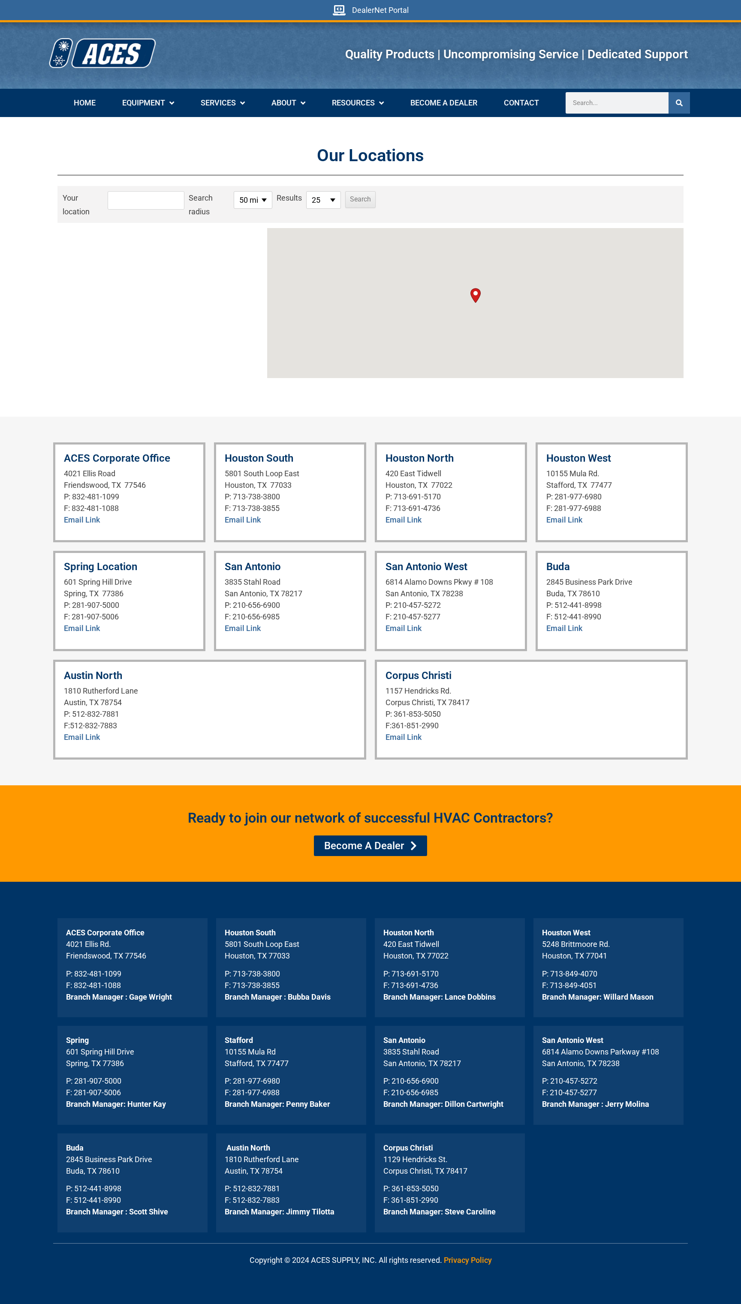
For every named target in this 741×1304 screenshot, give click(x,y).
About (283, 102)
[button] (475, 295)
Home (85, 102)
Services (218, 102)
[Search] (679, 103)
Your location (76, 204)
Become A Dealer (443, 102)
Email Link (82, 519)
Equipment (143, 102)
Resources (353, 102)
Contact (521, 102)
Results (289, 197)
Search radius (201, 204)
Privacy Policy (468, 1260)
